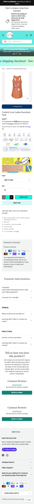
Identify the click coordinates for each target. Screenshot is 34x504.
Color (3, 175)
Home (3, 68)
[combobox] (17, 41)
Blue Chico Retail (9, 499)
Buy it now (17, 203)
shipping (10, 123)
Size (3, 186)
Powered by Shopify (19, 499)
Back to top (16, 432)
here (17, 231)
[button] (17, 106)
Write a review (17, 392)
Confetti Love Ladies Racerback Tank (16, 68)
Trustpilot (5, 287)
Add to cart (23, 197)
